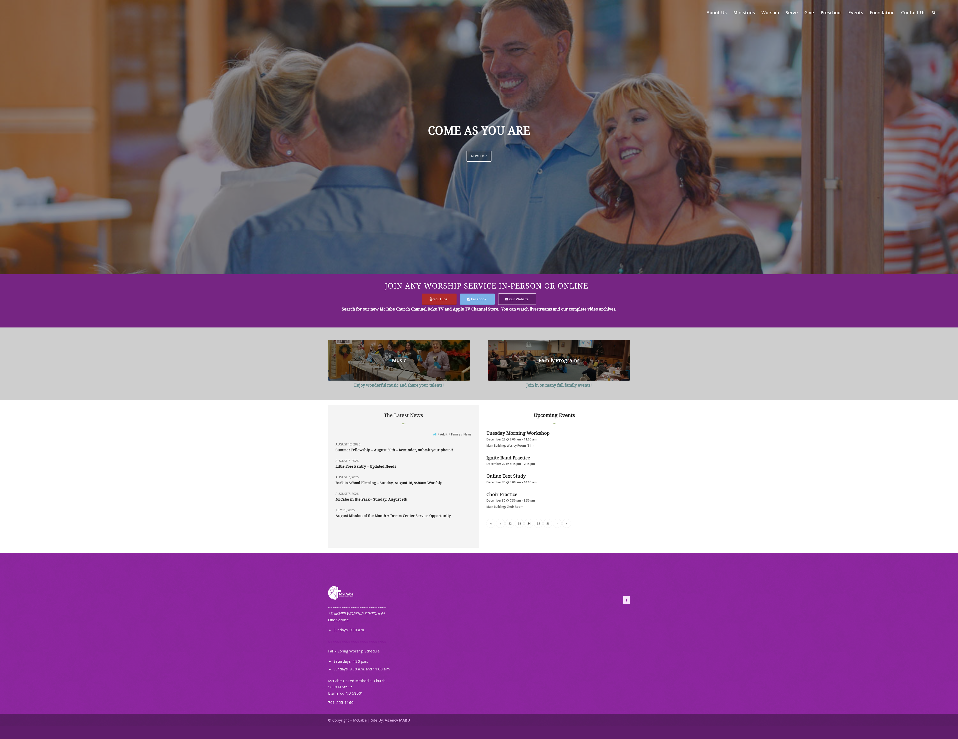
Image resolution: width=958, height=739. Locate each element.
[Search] (934, 12)
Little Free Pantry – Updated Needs (366, 466)
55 (538, 523)
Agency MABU (397, 720)
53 (519, 523)
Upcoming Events (554, 415)
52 (509, 523)
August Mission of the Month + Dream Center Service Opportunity (393, 516)
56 (547, 523)
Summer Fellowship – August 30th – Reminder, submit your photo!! (394, 450)
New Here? (479, 156)
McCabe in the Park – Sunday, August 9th (371, 499)
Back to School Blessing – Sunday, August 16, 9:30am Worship (389, 483)
